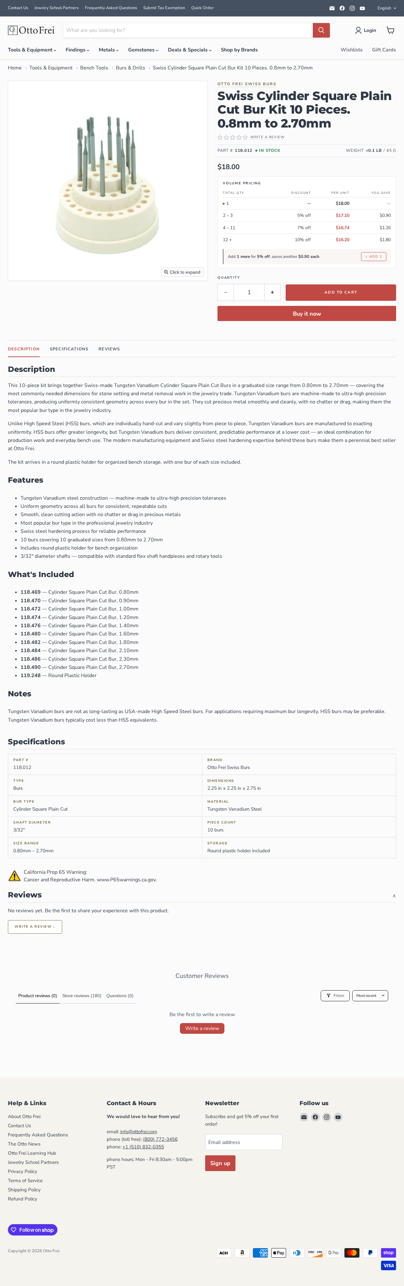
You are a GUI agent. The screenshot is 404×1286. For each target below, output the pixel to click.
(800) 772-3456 (160, 1139)
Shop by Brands (239, 49)
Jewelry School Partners (56, 8)
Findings (76, 49)
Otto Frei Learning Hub (32, 1153)
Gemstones (142, 49)
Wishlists (352, 49)
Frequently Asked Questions (111, 8)
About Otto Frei (24, 1116)
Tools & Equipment (31, 49)
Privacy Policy (22, 1171)
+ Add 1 (373, 256)
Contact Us (18, 8)
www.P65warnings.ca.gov (126, 879)
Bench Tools (94, 67)
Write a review (202, 1028)
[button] (367, 30)
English (384, 8)
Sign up (220, 1163)
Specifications (69, 349)
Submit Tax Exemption (164, 8)
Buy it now (307, 314)
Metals (107, 49)
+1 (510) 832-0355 (143, 1147)
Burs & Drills (130, 67)
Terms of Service (25, 1180)
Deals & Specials (188, 49)
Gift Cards (384, 49)
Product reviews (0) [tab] (37, 995)
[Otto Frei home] (31, 30)
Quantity (228, 277)
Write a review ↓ (35, 926)
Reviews (109, 349)
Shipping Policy (24, 1190)
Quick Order (202, 8)
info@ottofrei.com (138, 1131)
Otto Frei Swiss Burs (246, 83)
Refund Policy (22, 1199)
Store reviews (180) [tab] (81, 995)
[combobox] (188, 30)
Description (24, 349)
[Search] (321, 30)
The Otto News (24, 1144)
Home (15, 67)
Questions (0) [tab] (120, 995)
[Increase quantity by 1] (272, 292)
